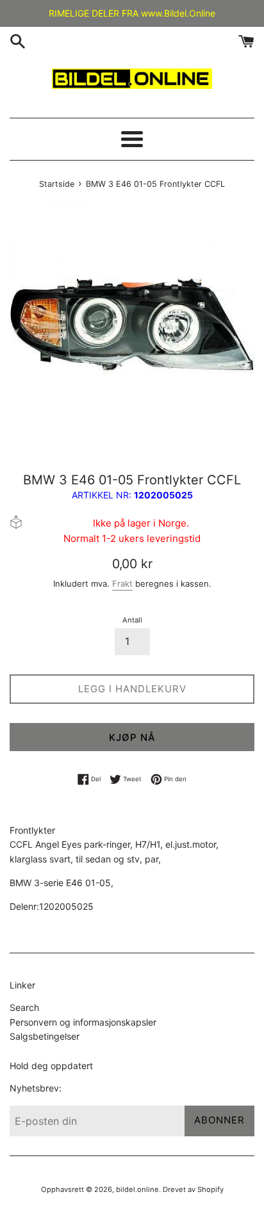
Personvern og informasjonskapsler (83, 1022)
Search (24, 1007)
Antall (132, 619)
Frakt (122, 583)
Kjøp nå (132, 737)
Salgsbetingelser (44, 1036)
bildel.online (137, 1189)
